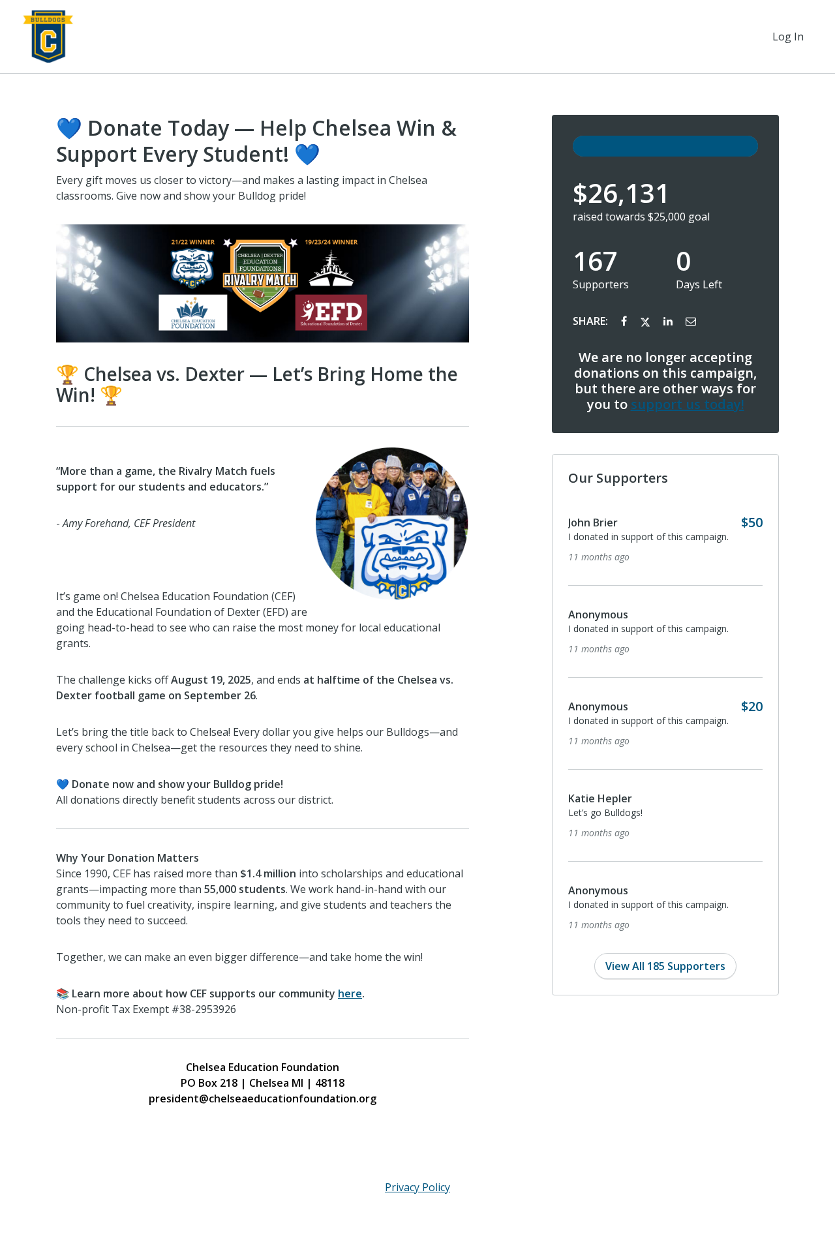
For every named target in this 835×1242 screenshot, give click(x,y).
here (350, 993)
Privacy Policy (417, 1187)
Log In (788, 36)
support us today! (687, 404)
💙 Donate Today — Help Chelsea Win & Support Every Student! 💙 (256, 141)
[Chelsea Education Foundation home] (48, 36)
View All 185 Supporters (665, 966)
